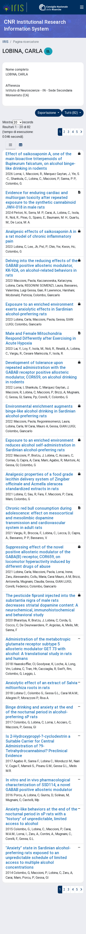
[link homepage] (14, 7)
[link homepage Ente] (53, 7)
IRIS (5, 42)
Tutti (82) (71, 113)
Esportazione (47, 113)
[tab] (11, 145)
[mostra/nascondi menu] (82, 7)
